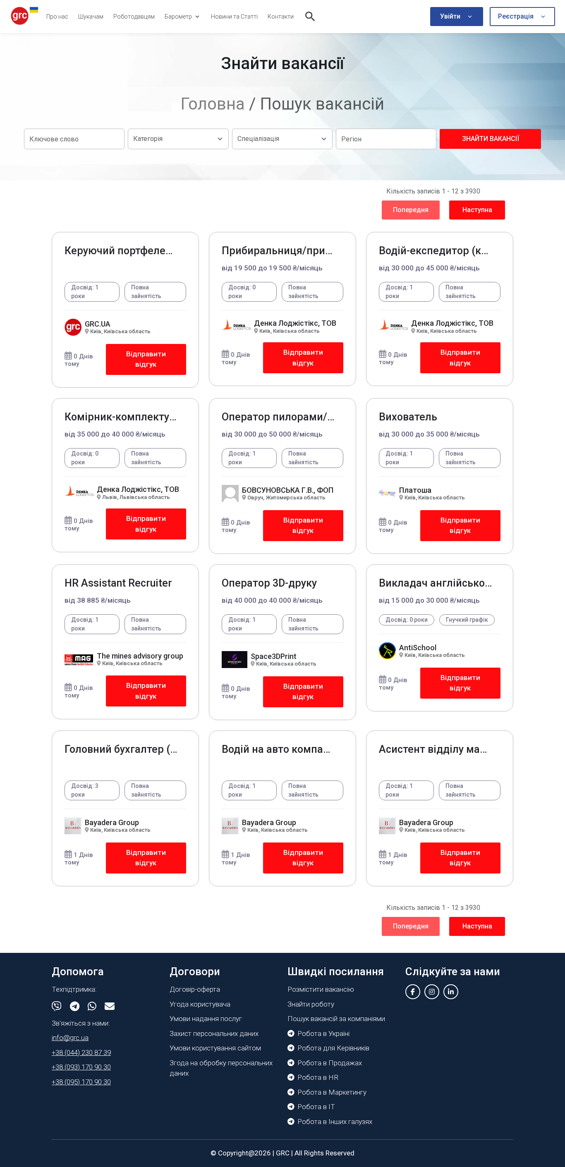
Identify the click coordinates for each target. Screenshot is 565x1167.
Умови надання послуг (206, 1018)
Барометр (178, 16)
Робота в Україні (323, 1033)
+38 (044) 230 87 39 (81, 1052)
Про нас (57, 16)
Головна (213, 104)
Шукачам (90, 16)
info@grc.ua (70, 1037)
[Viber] (57, 1006)
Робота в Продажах (329, 1063)
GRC (283, 1153)
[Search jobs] (310, 16)
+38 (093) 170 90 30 (81, 1067)
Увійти (450, 16)
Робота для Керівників (333, 1048)
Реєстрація (516, 16)
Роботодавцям (134, 16)
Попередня (411, 210)
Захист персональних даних (214, 1033)
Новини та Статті (234, 16)
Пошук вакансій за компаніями (336, 1018)
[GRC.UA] (24, 16)
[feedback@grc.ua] (110, 1006)
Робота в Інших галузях (334, 1121)
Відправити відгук (146, 359)
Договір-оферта (195, 989)
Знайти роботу (310, 1004)
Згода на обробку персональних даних (221, 1068)
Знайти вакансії (490, 139)
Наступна (477, 210)
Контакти (281, 16)
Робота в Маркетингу (331, 1092)
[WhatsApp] (92, 1006)
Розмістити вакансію (320, 989)
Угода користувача (200, 1004)
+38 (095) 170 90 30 (81, 1082)
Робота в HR (317, 1077)
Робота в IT (316, 1107)
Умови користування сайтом (215, 1048)
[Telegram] (74, 1006)
